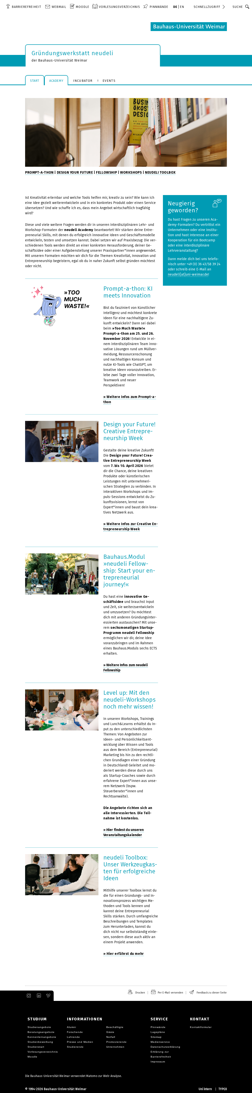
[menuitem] (23, 6)
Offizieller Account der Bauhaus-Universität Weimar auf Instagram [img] (28, 996)
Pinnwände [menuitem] (159, 7)
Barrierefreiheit (26, 7)
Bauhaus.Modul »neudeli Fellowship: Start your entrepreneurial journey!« (129, 570)
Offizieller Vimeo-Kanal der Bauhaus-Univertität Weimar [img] (48, 996)
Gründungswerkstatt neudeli (72, 53)
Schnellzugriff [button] (207, 7)
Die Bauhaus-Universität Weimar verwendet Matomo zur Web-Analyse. (73, 1076)
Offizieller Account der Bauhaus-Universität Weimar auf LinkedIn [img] (38, 996)
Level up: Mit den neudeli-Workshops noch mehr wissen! (129, 699)
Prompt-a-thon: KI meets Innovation (128, 292)
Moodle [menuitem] (82, 7)
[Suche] (247, 6)
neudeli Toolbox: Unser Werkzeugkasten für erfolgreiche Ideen (130, 868)
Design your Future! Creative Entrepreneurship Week (129, 431)
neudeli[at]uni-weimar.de (188, 274)
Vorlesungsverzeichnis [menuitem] (119, 7)
